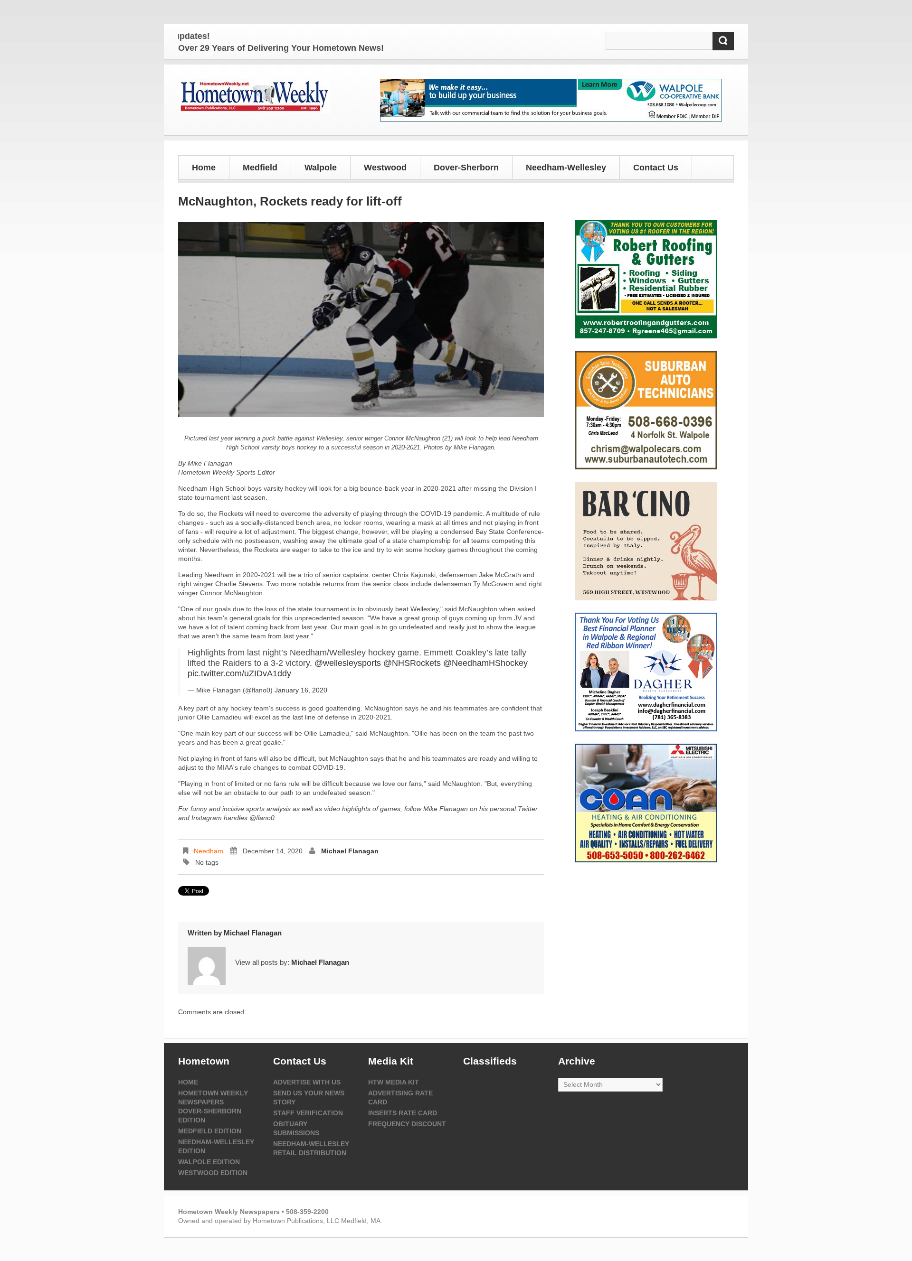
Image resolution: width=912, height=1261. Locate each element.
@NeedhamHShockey (485, 663)
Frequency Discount (407, 1124)
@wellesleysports (347, 663)
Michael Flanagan (350, 851)
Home (204, 167)
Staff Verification (308, 1113)
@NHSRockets (412, 663)
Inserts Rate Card (402, 1113)
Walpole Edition (209, 1162)
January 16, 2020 (301, 690)
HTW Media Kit (393, 1082)
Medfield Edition (209, 1131)
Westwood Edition (212, 1173)
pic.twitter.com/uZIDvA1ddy (239, 673)
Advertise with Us (307, 1082)
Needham (208, 851)
